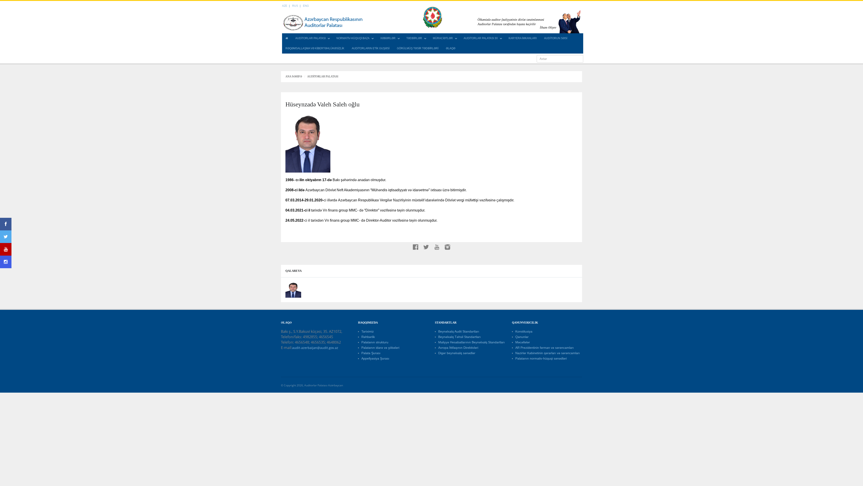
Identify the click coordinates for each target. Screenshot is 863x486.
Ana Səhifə (293, 76)
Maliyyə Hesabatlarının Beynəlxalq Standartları (471, 342)
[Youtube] (5, 249)
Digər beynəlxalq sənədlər (456, 353)
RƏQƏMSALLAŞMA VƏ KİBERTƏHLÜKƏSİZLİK (314, 48)
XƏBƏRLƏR (388, 38)
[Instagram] (5, 262)
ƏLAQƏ (450, 48)
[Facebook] (5, 224)
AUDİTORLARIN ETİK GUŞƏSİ (370, 48)
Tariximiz (367, 331)
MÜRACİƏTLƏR (443, 38)
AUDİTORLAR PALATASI (310, 38)
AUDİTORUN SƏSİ (555, 38)
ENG (306, 5)
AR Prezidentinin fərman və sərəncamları (544, 347)
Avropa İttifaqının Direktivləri (458, 347)
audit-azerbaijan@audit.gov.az (315, 348)
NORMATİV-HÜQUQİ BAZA (352, 38)
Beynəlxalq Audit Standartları (458, 331)
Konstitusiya (523, 331)
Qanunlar (522, 337)
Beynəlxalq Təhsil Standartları (459, 337)
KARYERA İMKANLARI (523, 38)
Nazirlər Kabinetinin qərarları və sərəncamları (547, 353)
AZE (284, 5)
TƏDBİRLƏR (414, 38)
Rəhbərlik (368, 337)
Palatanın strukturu (374, 342)
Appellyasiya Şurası (375, 358)
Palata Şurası (370, 353)
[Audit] (327, 22)
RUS (295, 5)
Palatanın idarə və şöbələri (380, 347)
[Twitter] (5, 236)
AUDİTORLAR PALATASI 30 (481, 38)
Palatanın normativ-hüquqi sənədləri (541, 358)
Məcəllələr (522, 342)
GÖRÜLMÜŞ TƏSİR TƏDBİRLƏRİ (417, 48)
